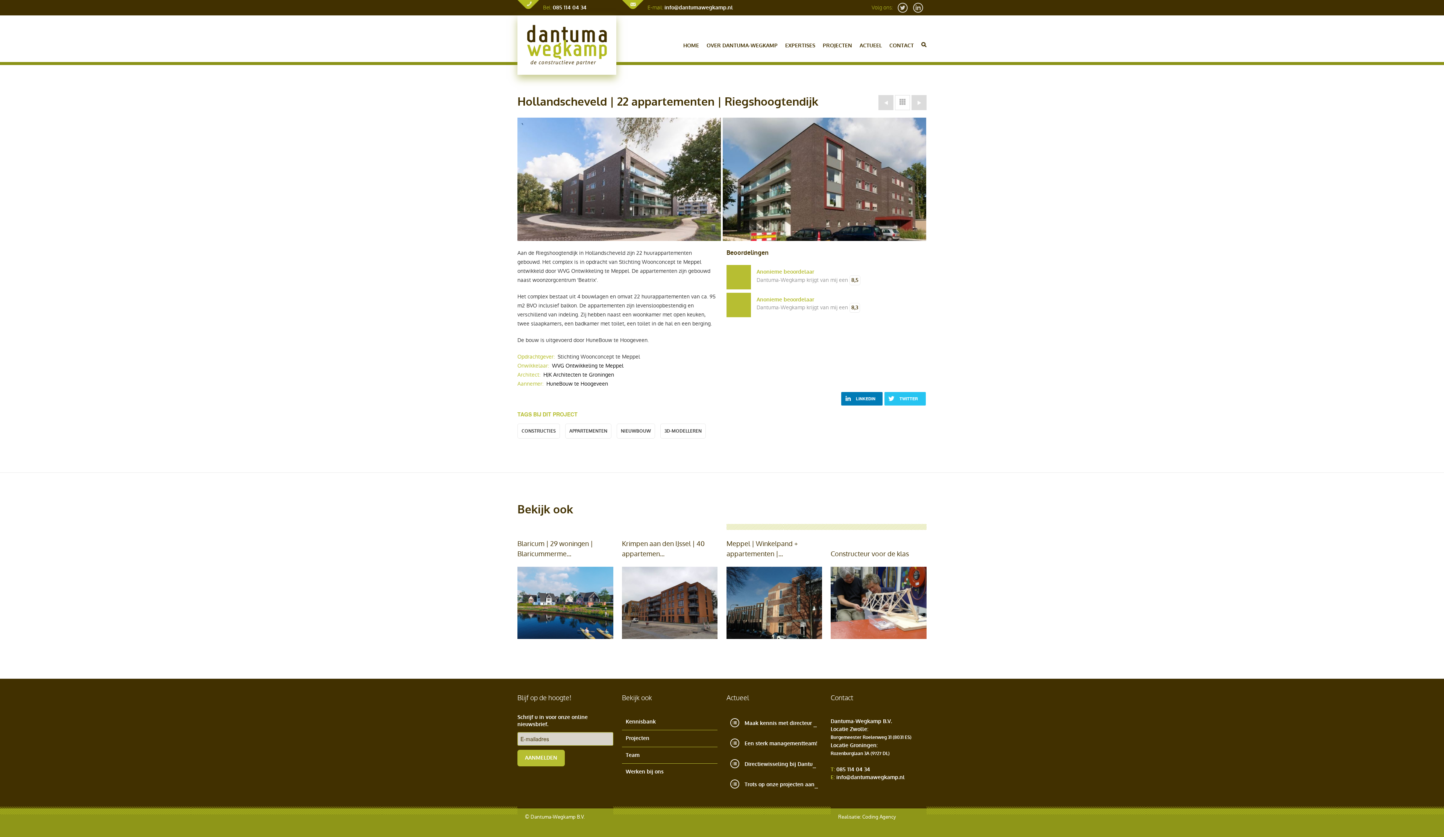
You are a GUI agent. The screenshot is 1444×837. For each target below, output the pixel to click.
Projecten (837, 45)
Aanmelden (541, 757)
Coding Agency (879, 816)
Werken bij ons (645, 771)
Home (691, 45)
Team (633, 755)
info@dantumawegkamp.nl (698, 7)
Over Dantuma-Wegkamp (742, 45)
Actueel (871, 45)
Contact (901, 45)
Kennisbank (641, 721)
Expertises (800, 45)
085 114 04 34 (570, 7)
